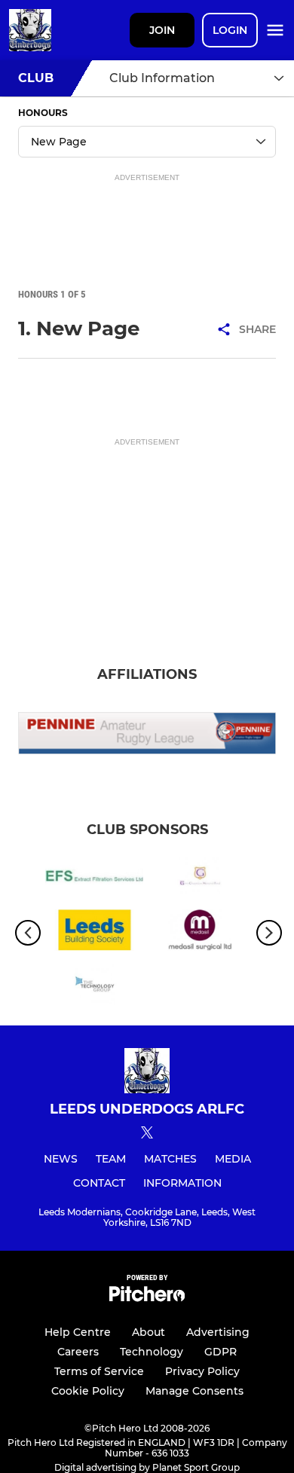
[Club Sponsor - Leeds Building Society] (94, 932)
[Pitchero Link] (147, 1298)
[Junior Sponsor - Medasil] (200, 932)
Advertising (218, 1332)
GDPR (220, 1351)
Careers (78, 1351)
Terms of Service (99, 1371)
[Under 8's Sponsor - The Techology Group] (94, 987)
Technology (151, 1351)
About (148, 1332)
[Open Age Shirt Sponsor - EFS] (94, 878)
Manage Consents (194, 1391)
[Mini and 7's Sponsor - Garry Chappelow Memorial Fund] (200, 878)
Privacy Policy (202, 1371)
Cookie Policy (87, 1391)
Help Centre (77, 1332)
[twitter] (147, 1135)
